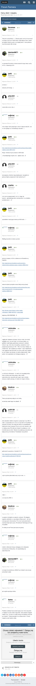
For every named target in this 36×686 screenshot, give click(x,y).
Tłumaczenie (15, 680)
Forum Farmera (8, 6)
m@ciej (11, 115)
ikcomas (11, 27)
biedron (11, 387)
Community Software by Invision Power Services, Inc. (18, 683)
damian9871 (13, 52)
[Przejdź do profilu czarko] (4, 186)
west (11, 15)
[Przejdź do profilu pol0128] (4, 411)
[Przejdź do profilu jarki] (4, 75)
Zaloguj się (18, 656)
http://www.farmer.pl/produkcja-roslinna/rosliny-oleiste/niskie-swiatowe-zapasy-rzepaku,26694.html (15, 264)
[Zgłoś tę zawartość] (16, 35)
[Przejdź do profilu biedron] (4, 388)
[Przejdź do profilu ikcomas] (4, 28)
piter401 (11, 96)
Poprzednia (7, 22)
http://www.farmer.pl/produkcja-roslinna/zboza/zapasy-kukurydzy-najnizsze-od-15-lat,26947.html (15, 319)
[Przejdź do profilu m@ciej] (4, 115)
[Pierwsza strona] (2, 22)
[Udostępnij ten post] (32, 35)
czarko (11, 185)
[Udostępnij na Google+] (7, 675)
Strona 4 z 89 (18, 22)
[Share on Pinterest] (24, 675)
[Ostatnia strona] (33, 22)
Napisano (8, 35)
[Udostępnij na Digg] (10, 675)
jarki (10, 73)
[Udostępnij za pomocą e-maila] (21, 675)
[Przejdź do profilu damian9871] (4, 53)
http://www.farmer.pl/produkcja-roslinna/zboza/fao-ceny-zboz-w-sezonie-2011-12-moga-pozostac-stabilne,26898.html (16, 289)
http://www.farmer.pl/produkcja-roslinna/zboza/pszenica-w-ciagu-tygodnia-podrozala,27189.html (16, 455)
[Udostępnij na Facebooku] (5, 675)
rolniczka (12, 328)
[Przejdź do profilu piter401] (4, 97)
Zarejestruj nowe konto (18, 646)
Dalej (29, 22)
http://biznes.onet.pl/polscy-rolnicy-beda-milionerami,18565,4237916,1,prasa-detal (12, 311)
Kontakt (23, 680)
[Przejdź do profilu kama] (4, 599)
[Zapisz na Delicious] (13, 675)
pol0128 (11, 409)
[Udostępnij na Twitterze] (2, 675)
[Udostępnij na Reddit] (16, 675)
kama (10, 599)
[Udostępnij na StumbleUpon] (19, 675)
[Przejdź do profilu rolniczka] (5, 328)
